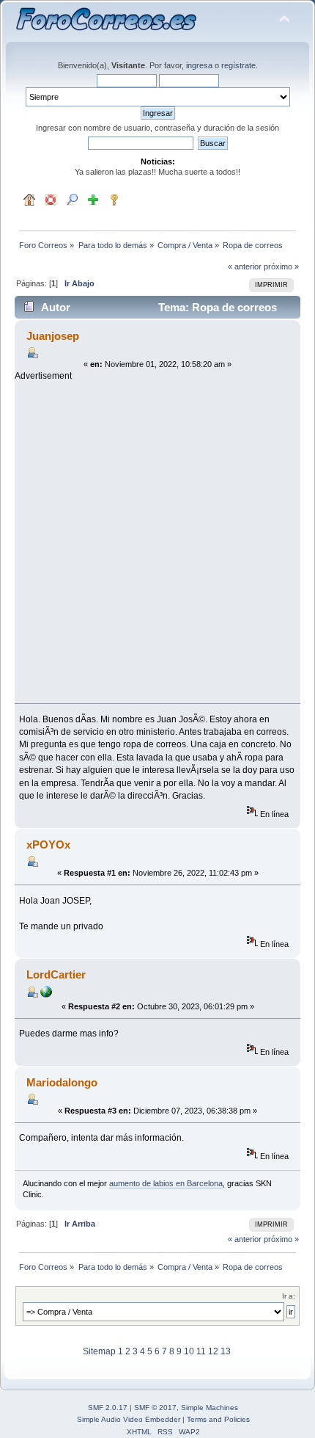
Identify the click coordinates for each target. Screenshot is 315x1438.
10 (189, 1351)
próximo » (281, 266)
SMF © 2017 (155, 1407)
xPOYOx (48, 844)
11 (201, 1351)
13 (225, 1351)
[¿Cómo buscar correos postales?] (46, 994)
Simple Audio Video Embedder (128, 1419)
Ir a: (288, 1296)
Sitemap (99, 1351)
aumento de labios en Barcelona (166, 1183)
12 (213, 1351)
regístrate (238, 65)
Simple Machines (209, 1407)
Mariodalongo (61, 1082)
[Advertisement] (157, 540)
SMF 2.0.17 (107, 1407)
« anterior (245, 266)
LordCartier (56, 974)
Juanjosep (52, 336)
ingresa (199, 65)
